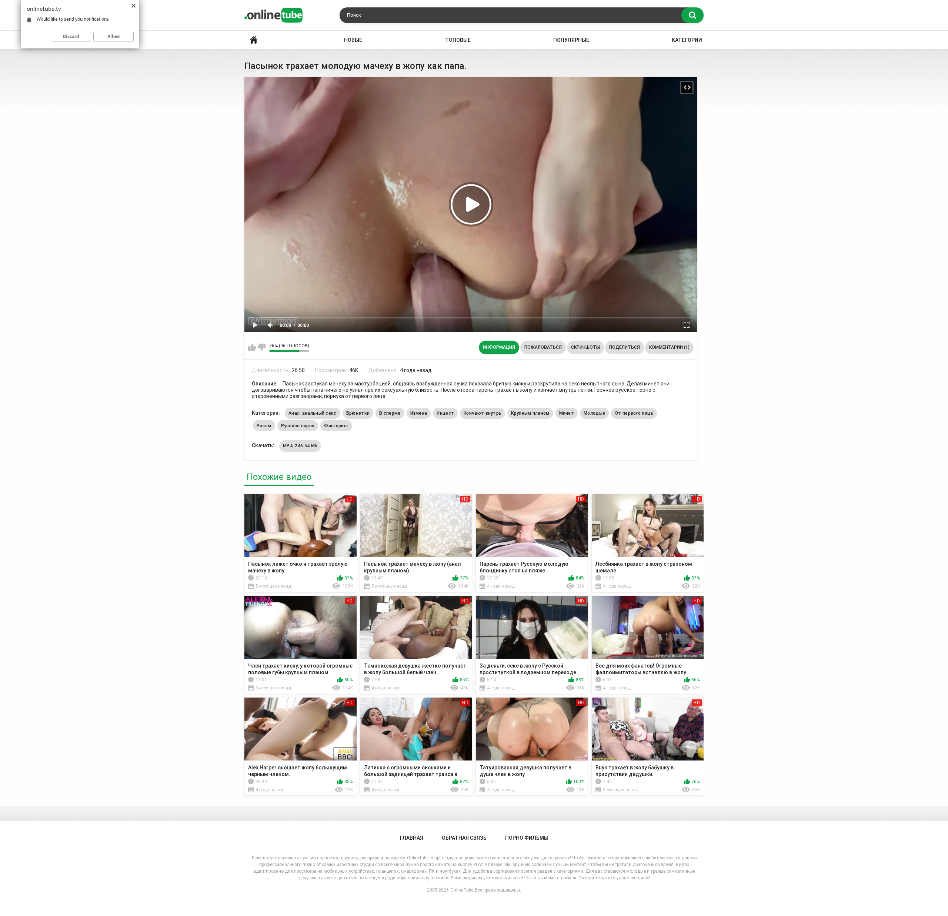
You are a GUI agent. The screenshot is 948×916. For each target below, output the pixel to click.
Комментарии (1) (669, 347)
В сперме (389, 413)
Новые (353, 40)
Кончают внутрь (482, 413)
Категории (687, 40)
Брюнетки (358, 413)
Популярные (571, 40)
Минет (566, 413)
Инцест (445, 413)
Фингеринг (336, 425)
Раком (264, 425)
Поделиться (624, 347)
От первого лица (634, 413)
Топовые (458, 40)
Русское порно (298, 425)
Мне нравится (252, 347)
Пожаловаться (543, 347)
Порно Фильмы (526, 838)
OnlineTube (461, 890)
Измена (418, 413)
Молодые (594, 413)
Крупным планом (530, 413)
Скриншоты (585, 347)
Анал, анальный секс (312, 413)
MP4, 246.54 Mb (300, 445)
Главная (253, 40)
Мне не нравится (262, 347)
